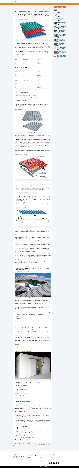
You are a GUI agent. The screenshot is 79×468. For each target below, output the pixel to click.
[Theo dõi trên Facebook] (50, 463)
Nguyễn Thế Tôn (27, 8)
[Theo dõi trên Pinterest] (56, 463)
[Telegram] (20, 439)
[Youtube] (19, 439)
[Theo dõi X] (55, 463)
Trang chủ (26, 4)
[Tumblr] (16, 439)
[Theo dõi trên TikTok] (53, 463)
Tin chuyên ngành (45, 4)
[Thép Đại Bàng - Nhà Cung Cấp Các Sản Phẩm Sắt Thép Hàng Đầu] (17, 1)
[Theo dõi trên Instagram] (51, 463)
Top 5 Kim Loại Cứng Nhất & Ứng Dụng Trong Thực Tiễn (42, 444)
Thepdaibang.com (47, 421)
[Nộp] (54, 1)
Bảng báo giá (31, 4)
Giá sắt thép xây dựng (38, 4)
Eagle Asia (44, 466)
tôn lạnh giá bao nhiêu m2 (33, 15)
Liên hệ (55, 4)
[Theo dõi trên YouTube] (58, 463)
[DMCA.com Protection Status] (48, 466)
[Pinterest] (15, 439)
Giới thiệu (51, 4)
